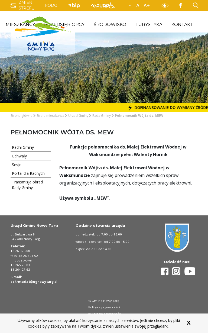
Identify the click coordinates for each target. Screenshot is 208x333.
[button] (112, 5)
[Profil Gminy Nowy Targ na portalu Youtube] (189, 271)
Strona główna (21, 115)
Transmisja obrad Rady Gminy (27, 184)
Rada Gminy (101, 115)
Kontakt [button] (182, 24)
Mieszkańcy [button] (20, 24)
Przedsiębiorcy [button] (64, 24)
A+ (147, 5)
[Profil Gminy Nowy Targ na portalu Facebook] (165, 271)
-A (129, 5)
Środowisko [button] (110, 24)
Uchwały (19, 156)
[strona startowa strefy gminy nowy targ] (43, 33)
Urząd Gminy (78, 115)
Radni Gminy (23, 147)
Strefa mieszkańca (50, 115)
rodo (51, 5)
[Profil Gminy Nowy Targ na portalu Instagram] (178, 271)
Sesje (16, 164)
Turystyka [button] (148, 24)
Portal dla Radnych (28, 173)
